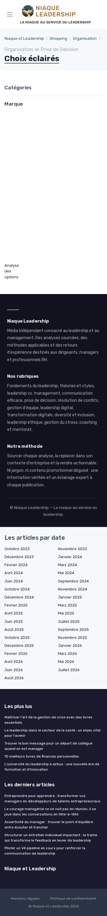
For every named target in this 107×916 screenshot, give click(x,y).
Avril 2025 (13, 613)
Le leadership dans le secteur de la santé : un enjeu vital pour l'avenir (52, 733)
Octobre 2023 (17, 549)
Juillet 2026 (69, 670)
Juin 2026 (13, 670)
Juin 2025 (13, 621)
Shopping (58, 38)
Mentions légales (25, 898)
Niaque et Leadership (24, 38)
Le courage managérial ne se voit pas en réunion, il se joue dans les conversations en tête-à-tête (50, 811)
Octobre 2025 (17, 637)
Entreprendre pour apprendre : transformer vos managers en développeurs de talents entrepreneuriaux (52, 798)
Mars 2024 (67, 565)
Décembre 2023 (19, 557)
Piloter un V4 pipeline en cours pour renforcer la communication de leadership (44, 850)
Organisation (85, 38)
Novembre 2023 (72, 549)
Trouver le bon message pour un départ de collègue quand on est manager (48, 746)
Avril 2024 (13, 573)
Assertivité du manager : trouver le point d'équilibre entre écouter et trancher (48, 824)
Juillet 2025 (69, 621)
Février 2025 (16, 605)
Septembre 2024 (73, 581)
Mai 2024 (66, 573)
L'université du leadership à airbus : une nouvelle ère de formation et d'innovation (51, 766)
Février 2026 (16, 653)
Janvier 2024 (70, 557)
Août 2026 (14, 678)
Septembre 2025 (73, 629)
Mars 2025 (67, 605)
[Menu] (11, 14)
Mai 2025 (66, 613)
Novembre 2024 (72, 589)
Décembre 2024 (19, 597)
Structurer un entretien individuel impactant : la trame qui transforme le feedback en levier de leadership (50, 837)
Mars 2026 (67, 653)
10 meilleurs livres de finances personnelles (41, 756)
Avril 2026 (13, 661)
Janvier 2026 (70, 645)
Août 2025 (14, 629)
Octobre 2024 (17, 589)
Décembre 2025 (19, 645)
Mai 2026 (66, 661)
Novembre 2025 (72, 637)
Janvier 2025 (70, 597)
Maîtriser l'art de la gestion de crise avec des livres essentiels (48, 720)
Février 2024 (16, 565)
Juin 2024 (13, 581)
